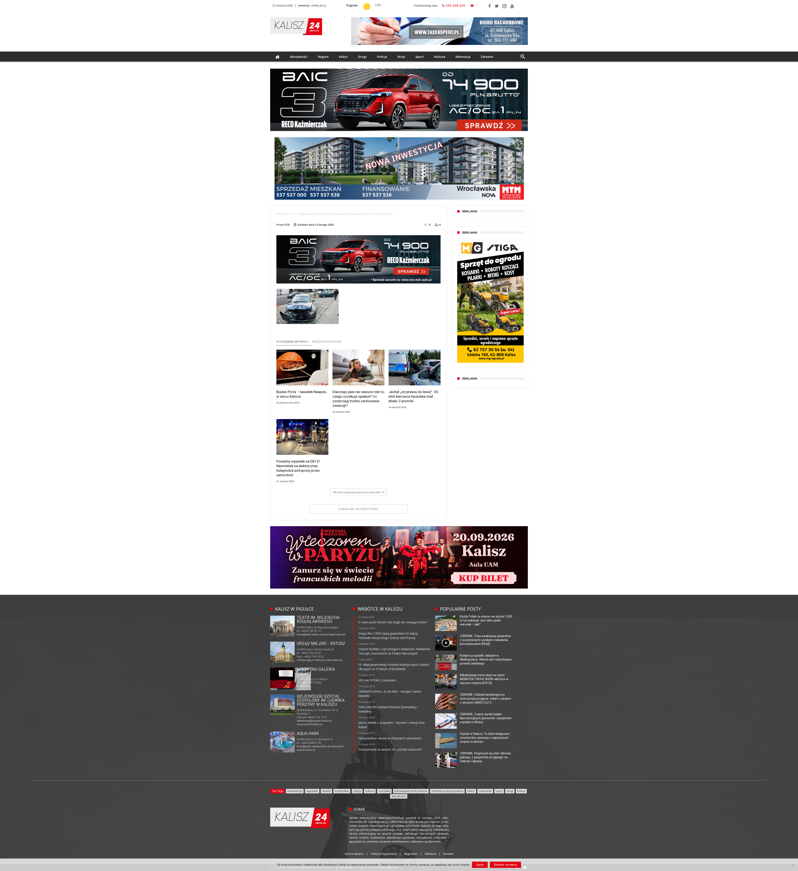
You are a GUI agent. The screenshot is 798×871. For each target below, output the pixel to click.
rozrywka (384, 791)
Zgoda (480, 864)
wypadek (312, 791)
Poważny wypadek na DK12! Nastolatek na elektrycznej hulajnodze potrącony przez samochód (298, 468)
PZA (286, 224)
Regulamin (410, 854)
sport (499, 791)
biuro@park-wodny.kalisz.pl (313, 746)
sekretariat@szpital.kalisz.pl (314, 720)
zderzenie (485, 791)
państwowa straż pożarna (410, 791)
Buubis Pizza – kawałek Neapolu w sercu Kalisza (301, 394)
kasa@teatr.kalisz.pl (309, 634)
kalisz (471, 791)
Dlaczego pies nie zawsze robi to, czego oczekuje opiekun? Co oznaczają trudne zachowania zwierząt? (358, 399)
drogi (510, 791)
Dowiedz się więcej (505, 864)
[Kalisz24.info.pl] (296, 17)
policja (357, 791)
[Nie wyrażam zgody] (793, 865)
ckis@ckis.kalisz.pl (308, 685)
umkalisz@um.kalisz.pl (311, 660)
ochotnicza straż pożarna (447, 791)
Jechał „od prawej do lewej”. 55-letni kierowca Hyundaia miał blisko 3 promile (414, 396)
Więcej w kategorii (327, 341)
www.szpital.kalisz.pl (310, 724)
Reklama (430, 854)
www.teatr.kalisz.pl (334, 634)
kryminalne (342, 791)
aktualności (399, 796)
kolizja (521, 791)
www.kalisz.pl (334, 660)
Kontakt (448, 854)
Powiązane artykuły (292, 341)
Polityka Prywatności (384, 854)
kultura (369, 791)
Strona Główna (354, 854)
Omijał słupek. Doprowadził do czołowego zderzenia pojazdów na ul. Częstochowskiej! (344, 213)
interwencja (294, 791)
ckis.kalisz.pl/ (328, 685)
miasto (326, 791)
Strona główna (284, 213)
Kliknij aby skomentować (358, 509)
